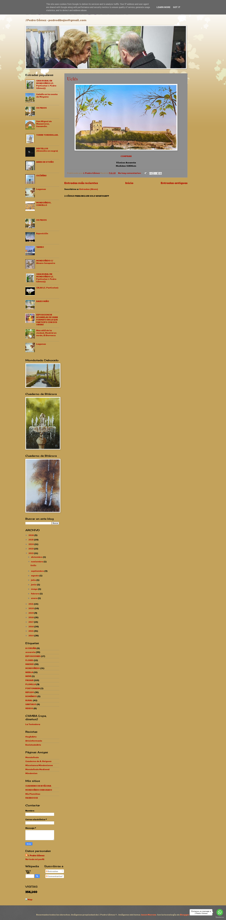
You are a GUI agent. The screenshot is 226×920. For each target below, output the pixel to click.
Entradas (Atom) (88, 189)
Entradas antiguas (174, 183)
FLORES (29, 660)
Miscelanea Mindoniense (39, 765)
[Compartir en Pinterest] (160, 173)
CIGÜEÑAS (41, 175)
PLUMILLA (30, 684)
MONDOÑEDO (32, 668)
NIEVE (28, 676)
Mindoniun (31, 773)
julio (33, 580)
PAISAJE (29, 680)
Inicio (129, 183)
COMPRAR (126, 156)
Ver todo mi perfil (34, 859)
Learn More (163, 7)
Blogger (184, 914)
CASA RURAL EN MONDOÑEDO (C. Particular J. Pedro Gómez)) (46, 84)
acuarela (30, 652)
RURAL (28, 700)
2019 (31, 612)
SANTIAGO (30, 704)
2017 (31, 621)
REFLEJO (29, 692)
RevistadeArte (33, 744)
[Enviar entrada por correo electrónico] (145, 173)
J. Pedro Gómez (36, 855)
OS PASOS (41, 107)
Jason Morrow (148, 914)
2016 (31, 626)
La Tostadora (32, 724)
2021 (31, 603)
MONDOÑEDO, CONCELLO (43, 203)
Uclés (72, 78)
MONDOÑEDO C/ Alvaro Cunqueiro (45, 261)
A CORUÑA (30, 648)
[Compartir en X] (155, 173)
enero (34, 598)
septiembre (37, 571)
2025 (31, 539)
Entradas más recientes (81, 183)
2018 (31, 617)
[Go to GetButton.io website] (220, 917)
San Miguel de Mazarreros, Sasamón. (44, 124)
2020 (31, 608)
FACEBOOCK (31, 797)
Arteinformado (33, 740)
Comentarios (54, 876)
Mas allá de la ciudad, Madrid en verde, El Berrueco (46, 333)
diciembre (37, 557)
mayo (34, 589)
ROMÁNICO (31, 696)
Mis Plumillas (32, 793)
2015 (31, 630)
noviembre (37, 561)
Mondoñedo (32, 757)
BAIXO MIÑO (42, 301)
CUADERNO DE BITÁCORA (38, 785)
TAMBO (40, 247)
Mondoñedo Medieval (37, 769)
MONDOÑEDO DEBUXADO (38, 789)
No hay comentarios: (130, 173)
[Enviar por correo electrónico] (150, 173)
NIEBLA (29, 672)
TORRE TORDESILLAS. (47, 134)
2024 (31, 544)
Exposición (42, 233)
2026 (31, 535)
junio (34, 584)
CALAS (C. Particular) (47, 287)
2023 (31, 548)
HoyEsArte (31, 736)
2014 (31, 635)
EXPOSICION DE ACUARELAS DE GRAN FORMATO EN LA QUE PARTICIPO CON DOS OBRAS (47, 319)
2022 (31, 553)
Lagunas (41, 189)
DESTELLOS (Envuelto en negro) (47, 149)
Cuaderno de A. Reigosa (38, 761)
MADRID (29, 664)
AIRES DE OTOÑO (45, 161)
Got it (176, 7)
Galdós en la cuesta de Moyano (47, 95)
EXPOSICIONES (33, 656)
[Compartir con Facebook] (158, 173)
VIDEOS (29, 708)
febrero (35, 593)
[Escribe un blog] (153, 173)
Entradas (52, 871)
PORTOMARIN (32, 688)
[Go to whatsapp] (219, 912)
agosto (35, 575)
